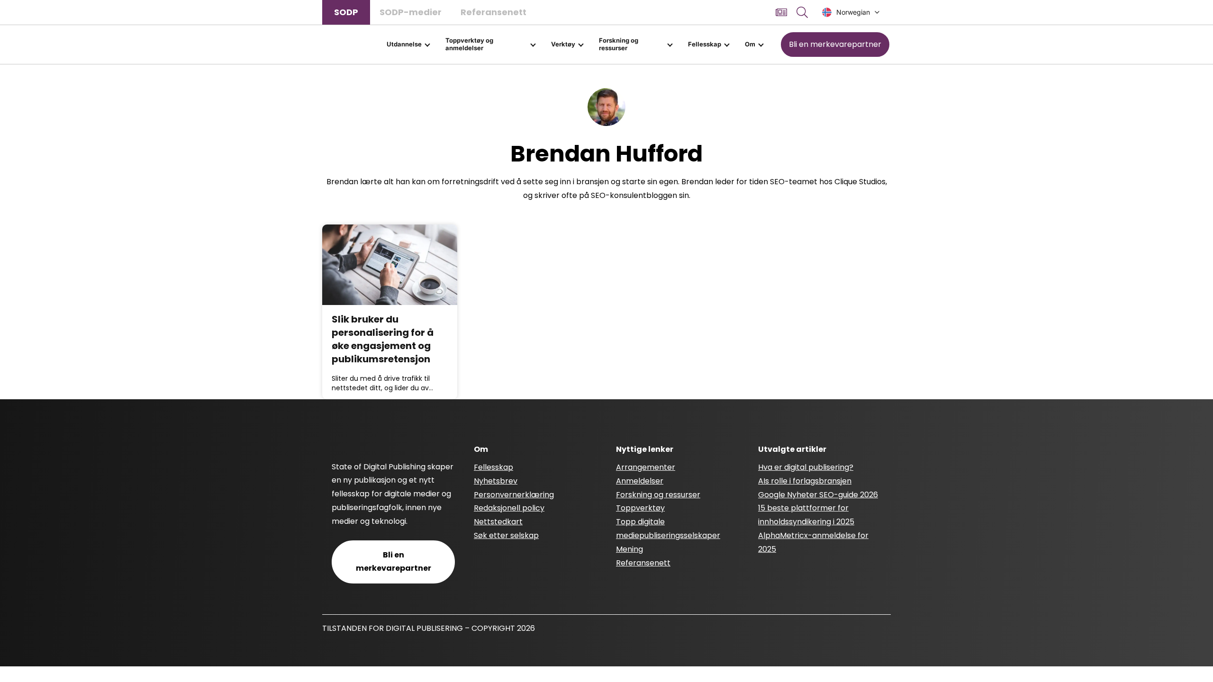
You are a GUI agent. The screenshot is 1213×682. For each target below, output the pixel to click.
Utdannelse (404, 44)
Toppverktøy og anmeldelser (469, 44)
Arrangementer (645, 467)
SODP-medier (411, 12)
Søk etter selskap (506, 535)
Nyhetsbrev (495, 481)
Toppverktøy (640, 508)
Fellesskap (704, 44)
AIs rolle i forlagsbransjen (804, 481)
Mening (629, 549)
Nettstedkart (498, 521)
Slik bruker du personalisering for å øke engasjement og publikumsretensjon (383, 339)
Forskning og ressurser (618, 44)
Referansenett (493, 12)
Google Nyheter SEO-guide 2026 (818, 494)
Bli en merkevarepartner (835, 44)
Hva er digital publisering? (805, 467)
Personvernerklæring (514, 494)
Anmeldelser (639, 481)
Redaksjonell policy (509, 508)
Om (750, 44)
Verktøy (563, 44)
